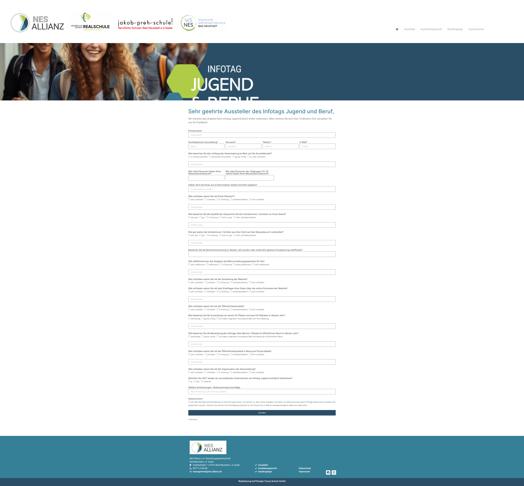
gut (203, 217)
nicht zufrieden (257, 199)
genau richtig (240, 157)
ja (191, 381)
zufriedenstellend (240, 199)
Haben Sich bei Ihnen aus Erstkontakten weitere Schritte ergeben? (222, 185)
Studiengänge (455, 29)
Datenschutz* (195, 399)
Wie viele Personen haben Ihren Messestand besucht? (204, 172)
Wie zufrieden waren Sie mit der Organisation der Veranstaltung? (222, 369)
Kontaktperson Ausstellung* (203, 142)
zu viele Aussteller (258, 157)
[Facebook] (328, 472)
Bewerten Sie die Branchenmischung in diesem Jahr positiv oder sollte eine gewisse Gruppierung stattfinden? (245, 250)
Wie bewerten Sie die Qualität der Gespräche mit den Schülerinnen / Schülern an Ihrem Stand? (237, 214)
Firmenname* (195, 131)
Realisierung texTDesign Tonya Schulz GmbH (262, 481)
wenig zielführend (243, 264)
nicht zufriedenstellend (246, 217)
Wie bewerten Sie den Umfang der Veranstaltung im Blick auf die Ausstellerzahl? (230, 153)
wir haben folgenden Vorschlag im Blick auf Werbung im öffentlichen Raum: (251, 336)
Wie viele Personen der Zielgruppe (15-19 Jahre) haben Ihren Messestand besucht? (247, 172)
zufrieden (211, 199)
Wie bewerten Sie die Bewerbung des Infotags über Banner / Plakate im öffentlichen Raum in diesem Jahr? (243, 333)
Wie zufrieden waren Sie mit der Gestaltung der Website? (217, 279)
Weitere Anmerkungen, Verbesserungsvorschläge (214, 387)
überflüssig (195, 319)
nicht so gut (227, 217)
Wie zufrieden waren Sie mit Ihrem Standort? (211, 196)
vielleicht (207, 381)
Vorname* (230, 142)
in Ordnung (224, 199)
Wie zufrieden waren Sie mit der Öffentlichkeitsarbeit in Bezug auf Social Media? (229, 351)
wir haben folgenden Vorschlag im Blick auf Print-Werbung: (244, 319)
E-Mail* (303, 142)
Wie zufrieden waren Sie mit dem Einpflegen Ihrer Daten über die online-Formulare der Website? (238, 288)
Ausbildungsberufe (431, 29)
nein (198, 381)
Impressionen (476, 29)
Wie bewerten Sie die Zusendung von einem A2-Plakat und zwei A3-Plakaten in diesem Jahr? (236, 315)
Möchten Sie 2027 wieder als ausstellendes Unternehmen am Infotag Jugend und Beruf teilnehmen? (240, 378)
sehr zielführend (198, 264)
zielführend (213, 264)
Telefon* (267, 142)
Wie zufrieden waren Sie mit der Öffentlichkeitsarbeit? (216, 306)
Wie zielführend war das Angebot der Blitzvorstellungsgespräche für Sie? (226, 261)
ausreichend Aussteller (221, 157)
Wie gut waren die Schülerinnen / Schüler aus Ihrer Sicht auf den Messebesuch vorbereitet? (235, 232)
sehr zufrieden (197, 199)
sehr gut (194, 217)
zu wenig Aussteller (199, 157)
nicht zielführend (262, 264)
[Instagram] (334, 472)
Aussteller (409, 29)
